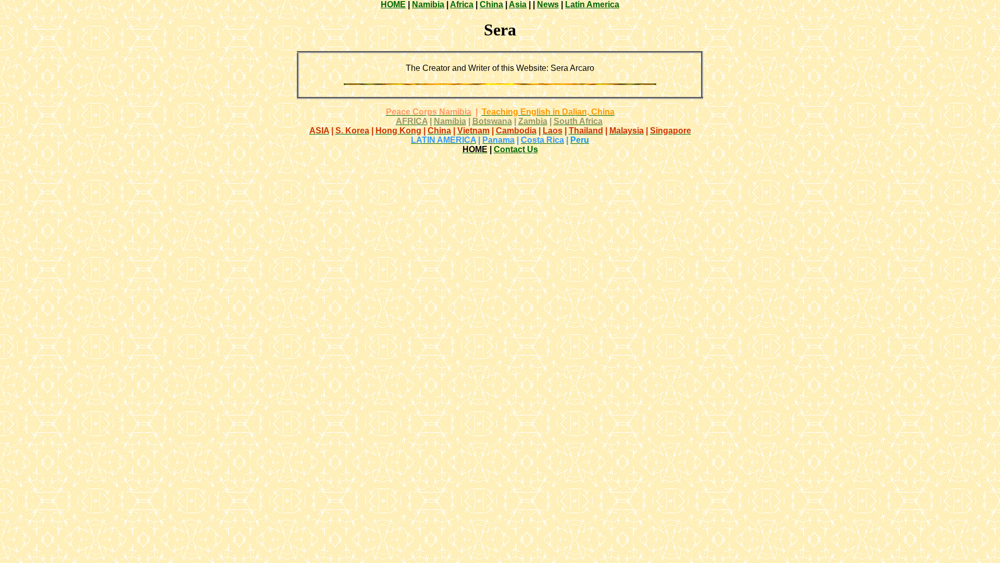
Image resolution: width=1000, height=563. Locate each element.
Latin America (592, 4)
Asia (518, 4)
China (491, 4)
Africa (461, 4)
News (548, 4)
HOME (393, 4)
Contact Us (516, 149)
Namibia (428, 4)
